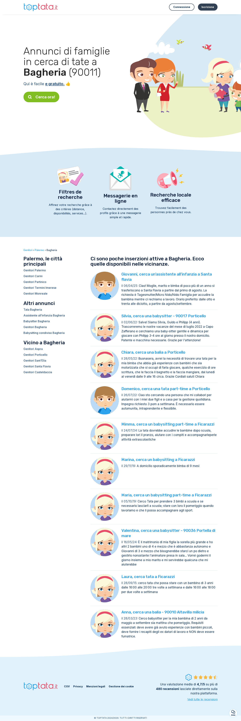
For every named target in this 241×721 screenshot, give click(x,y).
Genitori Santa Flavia (37, 366)
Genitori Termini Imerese (39, 287)
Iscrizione (207, 6)
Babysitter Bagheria (36, 321)
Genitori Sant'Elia (34, 360)
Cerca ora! (45, 97)
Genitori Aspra (33, 349)
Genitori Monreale (35, 293)
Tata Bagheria (32, 309)
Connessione (181, 6)
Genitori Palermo (34, 270)
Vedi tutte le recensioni (202, 699)
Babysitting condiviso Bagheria (44, 333)
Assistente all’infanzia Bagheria (44, 315)
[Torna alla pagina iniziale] (41, 7)
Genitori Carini (33, 276)
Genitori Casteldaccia (37, 372)
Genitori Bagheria (35, 327)
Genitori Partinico (34, 282)
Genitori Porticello (35, 354)
